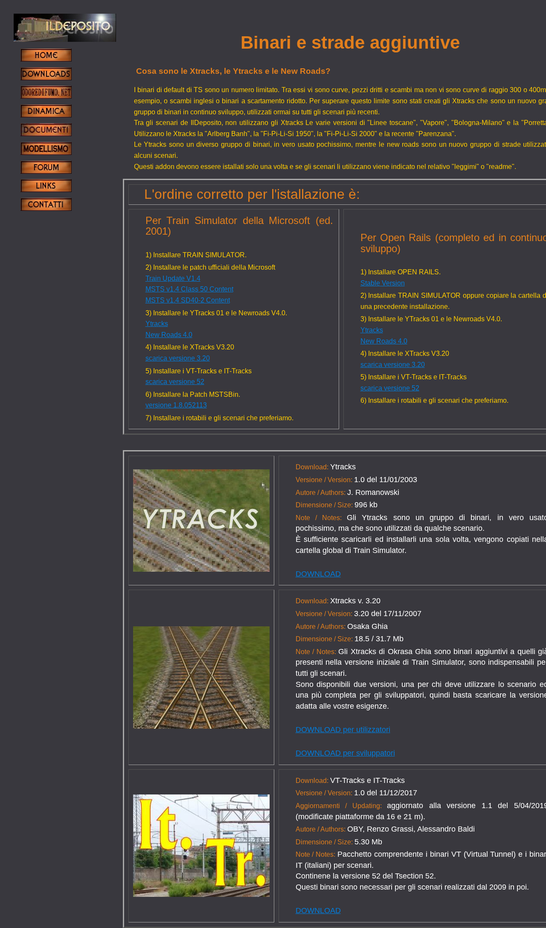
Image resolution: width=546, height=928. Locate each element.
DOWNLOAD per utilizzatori (343, 729)
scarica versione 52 (174, 381)
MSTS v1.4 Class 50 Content (189, 289)
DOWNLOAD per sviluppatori (345, 753)
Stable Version (382, 283)
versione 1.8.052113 (176, 405)
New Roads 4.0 (168, 334)
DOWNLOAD (318, 574)
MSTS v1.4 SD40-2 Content (187, 300)
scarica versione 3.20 (177, 358)
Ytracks (156, 323)
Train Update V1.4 (172, 278)
